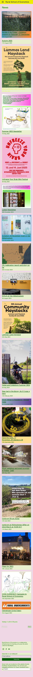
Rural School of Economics (17, 2)
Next (29, 626)
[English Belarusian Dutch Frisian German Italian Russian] (16, 669)
